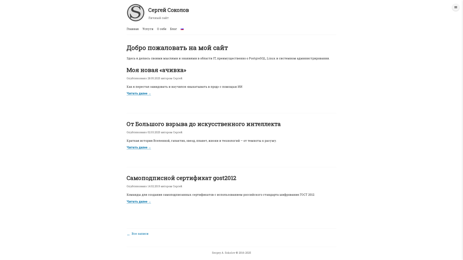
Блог (173, 29)
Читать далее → (139, 93)
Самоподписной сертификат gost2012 (181, 178)
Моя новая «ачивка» (156, 70)
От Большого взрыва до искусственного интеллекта (204, 124)
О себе (161, 29)
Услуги (147, 29)
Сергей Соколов (168, 9)
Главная (133, 29)
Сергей (177, 78)
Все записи (137, 233)
